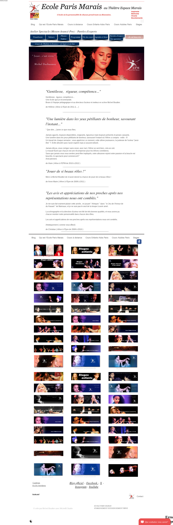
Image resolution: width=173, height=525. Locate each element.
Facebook (92, 483)
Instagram (80, 486)
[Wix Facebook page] (139, 241)
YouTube (93, 486)
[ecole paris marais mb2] (31, 521)
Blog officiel (76, 483)
